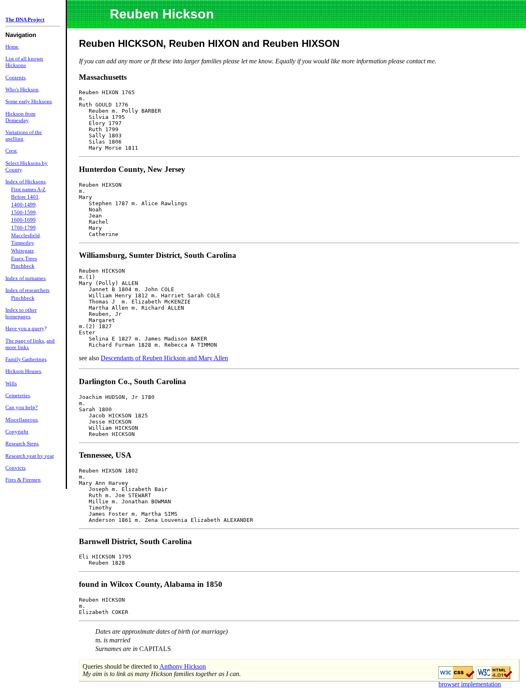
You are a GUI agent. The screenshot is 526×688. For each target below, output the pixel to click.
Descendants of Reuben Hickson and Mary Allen (164, 357)
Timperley (22, 243)
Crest (11, 151)
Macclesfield (25, 235)
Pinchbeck (23, 266)
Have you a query (24, 328)
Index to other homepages (21, 313)
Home (11, 47)
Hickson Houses (23, 371)
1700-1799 (23, 228)
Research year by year (29, 456)
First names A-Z (28, 189)
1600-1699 (23, 220)
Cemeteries (17, 395)
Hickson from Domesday (20, 117)
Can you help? (21, 407)
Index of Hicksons (25, 181)
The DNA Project (24, 19)
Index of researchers (27, 290)
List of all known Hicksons (24, 62)
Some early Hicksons (28, 101)
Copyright (16, 432)
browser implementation (469, 684)
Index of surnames (25, 278)
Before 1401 (25, 197)
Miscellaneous (21, 420)
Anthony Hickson (182, 666)
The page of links (24, 341)
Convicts (15, 468)
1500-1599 (23, 212)
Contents (15, 77)
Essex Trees (24, 258)
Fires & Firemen (23, 480)
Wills (11, 383)
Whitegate (22, 251)
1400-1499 (23, 205)
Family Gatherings (25, 359)
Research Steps (22, 443)
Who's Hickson (22, 89)
